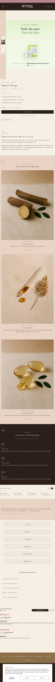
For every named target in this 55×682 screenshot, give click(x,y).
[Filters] (50, 610)
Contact (30, 656)
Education (10, 656)
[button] (2, 6)
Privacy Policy (18, 673)
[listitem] (3, 37)
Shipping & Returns (38, 656)
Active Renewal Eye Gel (18, 495)
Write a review (40, 610)
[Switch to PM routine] (51, 488)
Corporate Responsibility (20, 656)
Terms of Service (27, 660)
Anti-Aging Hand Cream (46, 495)
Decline (42, 678)
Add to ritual (27, 111)
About (4, 656)
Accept (27, 678)
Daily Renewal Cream (32, 495)
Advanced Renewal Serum (5, 495)
